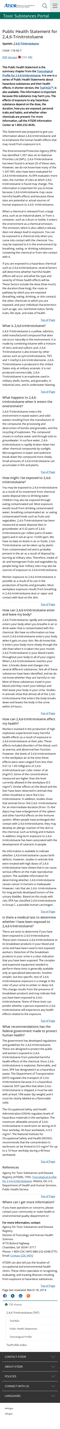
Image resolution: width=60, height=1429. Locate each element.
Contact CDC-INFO (21, 1255)
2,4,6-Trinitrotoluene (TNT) (22, 1312)
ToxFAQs (46, 88)
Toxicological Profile (21, 1336)
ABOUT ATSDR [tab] (14, 1366)
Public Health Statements (23, 1328)
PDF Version (17, 57)
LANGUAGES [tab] (12, 1396)
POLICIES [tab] (10, 1376)
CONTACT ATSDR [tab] (15, 1357)
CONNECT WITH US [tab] (17, 1386)
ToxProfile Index (16, 1345)
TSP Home (15, 1304)
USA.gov (9, 1413)
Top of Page (48, 320)
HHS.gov (9, 1408)
